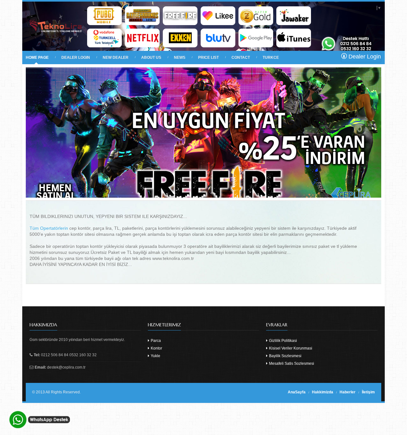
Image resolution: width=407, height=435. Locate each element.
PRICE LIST (208, 57)
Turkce (271, 57)
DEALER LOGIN (75, 57)
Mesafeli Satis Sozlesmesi (291, 363)
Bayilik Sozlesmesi (284, 356)
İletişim (368, 392)
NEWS (179, 57)
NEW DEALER (115, 57)
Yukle (155, 356)
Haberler (347, 392)
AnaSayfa (297, 392)
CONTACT (240, 57)
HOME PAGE (37, 57)
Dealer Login (364, 56)
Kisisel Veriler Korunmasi (290, 348)
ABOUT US (151, 57)
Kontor (156, 348)
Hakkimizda (322, 392)
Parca (155, 340)
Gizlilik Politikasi (282, 340)
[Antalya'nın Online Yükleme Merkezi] (54, 46)
